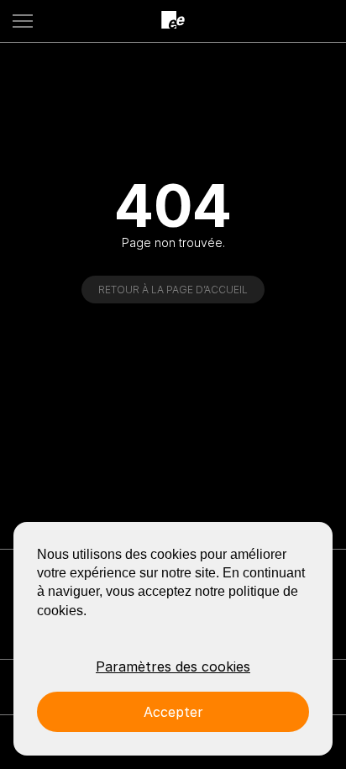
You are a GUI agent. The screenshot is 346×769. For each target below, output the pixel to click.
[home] (173, 20)
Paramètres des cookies (173, 666)
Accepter (173, 711)
